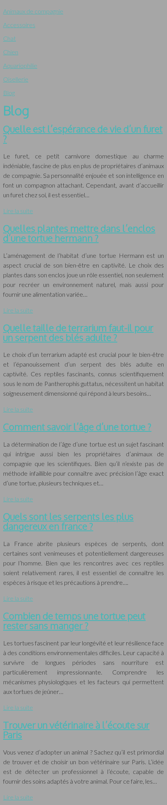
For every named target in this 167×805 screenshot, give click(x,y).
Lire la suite (18, 210)
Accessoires (19, 24)
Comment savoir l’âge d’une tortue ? (77, 427)
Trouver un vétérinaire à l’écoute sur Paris (76, 730)
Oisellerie (15, 79)
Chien (10, 52)
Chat (9, 38)
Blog (9, 92)
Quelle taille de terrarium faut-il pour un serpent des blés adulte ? (78, 332)
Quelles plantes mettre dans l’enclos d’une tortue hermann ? (79, 233)
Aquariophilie (20, 65)
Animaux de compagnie (33, 11)
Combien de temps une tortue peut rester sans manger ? (74, 620)
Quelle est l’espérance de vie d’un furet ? (83, 133)
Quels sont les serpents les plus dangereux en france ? (68, 521)
